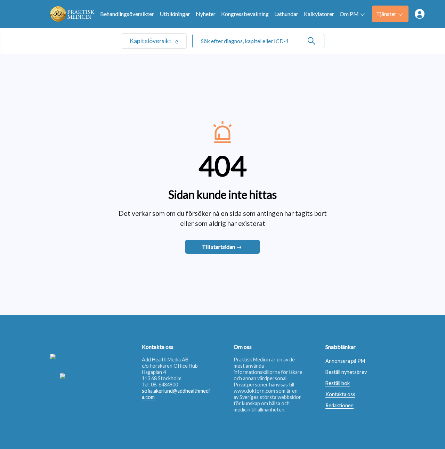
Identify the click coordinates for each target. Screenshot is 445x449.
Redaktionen (339, 405)
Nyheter (206, 13)
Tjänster (386, 13)
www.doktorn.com (254, 391)
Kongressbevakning (245, 13)
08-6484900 (164, 384)
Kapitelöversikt (151, 40)
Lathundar (286, 13)
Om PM (349, 13)
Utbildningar (175, 13)
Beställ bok (337, 383)
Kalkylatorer (319, 13)
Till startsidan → (222, 246)
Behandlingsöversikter (127, 13)
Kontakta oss (340, 394)
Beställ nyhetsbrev (346, 372)
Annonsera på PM (345, 361)
